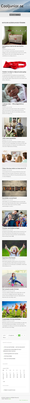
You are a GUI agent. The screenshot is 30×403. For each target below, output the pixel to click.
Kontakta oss (25, 400)
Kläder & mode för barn (9, 390)
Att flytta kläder (8, 356)
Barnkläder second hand (9, 198)
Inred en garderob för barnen (11, 353)
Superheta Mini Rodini (8, 258)
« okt (4, 381)
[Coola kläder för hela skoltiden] (14, 309)
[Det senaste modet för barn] (14, 278)
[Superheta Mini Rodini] (14, 248)
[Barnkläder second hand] (14, 188)
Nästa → (5, 337)
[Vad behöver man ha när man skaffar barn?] (14, 35)
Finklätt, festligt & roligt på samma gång (14, 72)
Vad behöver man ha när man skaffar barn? (13, 46)
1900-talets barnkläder (9, 138)
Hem (20, 400)
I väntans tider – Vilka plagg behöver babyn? (13, 104)
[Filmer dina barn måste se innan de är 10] (14, 158)
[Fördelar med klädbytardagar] (14, 218)
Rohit (10, 398)
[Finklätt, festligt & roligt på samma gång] (14, 65)
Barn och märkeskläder (9, 358)
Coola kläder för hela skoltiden (11, 319)
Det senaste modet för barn (10, 289)
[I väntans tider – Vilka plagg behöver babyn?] (14, 93)
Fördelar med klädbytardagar (10, 228)
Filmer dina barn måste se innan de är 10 (14, 168)
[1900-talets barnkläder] (14, 127)
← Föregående (11, 335)
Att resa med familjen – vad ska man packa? (14, 347)
